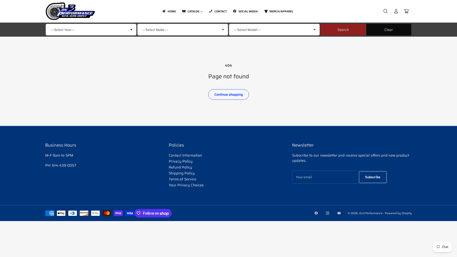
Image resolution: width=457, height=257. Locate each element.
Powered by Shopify (398, 213)
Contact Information (185, 155)
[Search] (385, 11)
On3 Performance (370, 213)
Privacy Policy (181, 161)
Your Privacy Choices (186, 185)
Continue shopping (228, 94)
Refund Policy (180, 167)
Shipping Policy (182, 173)
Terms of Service (182, 179)
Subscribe (372, 177)
